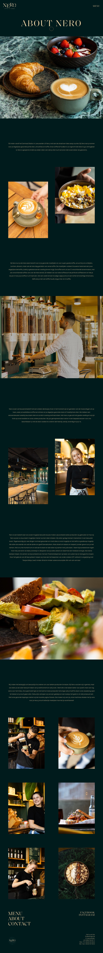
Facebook (87, 912)
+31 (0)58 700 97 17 (89, 940)
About (16, 919)
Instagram (87, 915)
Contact (19, 924)
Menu (15, 913)
